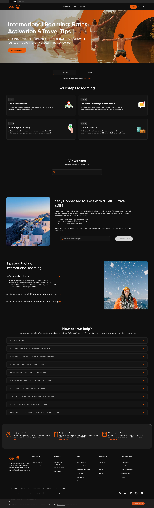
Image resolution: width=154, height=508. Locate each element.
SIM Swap (102, 466)
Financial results (25, 488)
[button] (77, 340)
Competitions (126, 473)
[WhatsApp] (120, 493)
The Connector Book (83, 470)
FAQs (14, 440)
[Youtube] (125, 493)
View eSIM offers (124, 239)
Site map (58, 493)
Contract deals (81, 466)
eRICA (101, 470)
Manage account (17, 50)
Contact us (63, 440)
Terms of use (27, 493)
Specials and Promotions (58, 463)
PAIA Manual (48, 493)
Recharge (102, 462)
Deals (78, 456)
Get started (66, 6)
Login (133, 6)
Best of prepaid (81, 462)
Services (82, 6)
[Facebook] (142, 493)
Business (21, 1)
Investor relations (37, 488)
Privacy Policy (38, 493)
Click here (87, 79)
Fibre (78, 481)
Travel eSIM (80, 477)
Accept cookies (138, 503)
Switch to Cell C (37, 456)
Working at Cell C (60, 488)
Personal (13, 1)
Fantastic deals (59, 468)
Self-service (103, 456)
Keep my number (37, 466)
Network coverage (127, 470)
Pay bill (101, 473)
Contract (65, 72)
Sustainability (49, 488)
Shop (75, 6)
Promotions (57, 456)
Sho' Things (57, 471)
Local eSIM (80, 473)
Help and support (127, 456)
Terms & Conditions (15, 493)
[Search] (139, 7)
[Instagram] (136, 493)
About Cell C (13, 488)
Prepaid (89, 72)
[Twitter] (131, 493)
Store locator (112, 440)
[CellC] (14, 7)
